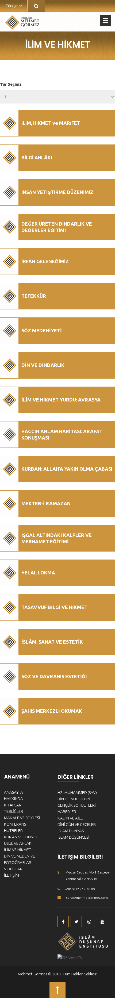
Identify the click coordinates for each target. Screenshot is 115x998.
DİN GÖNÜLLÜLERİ (73, 799)
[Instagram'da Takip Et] (89, 921)
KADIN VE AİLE (70, 818)
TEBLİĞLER (13, 811)
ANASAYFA (13, 792)
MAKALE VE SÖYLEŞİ (22, 817)
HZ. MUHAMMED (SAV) (77, 792)
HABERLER (66, 811)
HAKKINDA (13, 798)
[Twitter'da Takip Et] (76, 921)
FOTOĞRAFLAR (17, 862)
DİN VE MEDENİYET (20, 856)
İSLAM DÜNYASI (71, 831)
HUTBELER (13, 830)
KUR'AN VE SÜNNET (21, 837)
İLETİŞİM (11, 875)
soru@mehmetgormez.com (87, 897)
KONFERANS (15, 824)
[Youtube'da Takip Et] (102, 921)
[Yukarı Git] (57, 990)
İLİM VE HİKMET (17, 849)
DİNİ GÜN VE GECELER (76, 824)
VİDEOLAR (13, 869)
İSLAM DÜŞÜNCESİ (73, 837)
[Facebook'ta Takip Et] (63, 921)
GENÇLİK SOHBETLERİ (76, 805)
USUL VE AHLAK (18, 843)
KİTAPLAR (12, 805)
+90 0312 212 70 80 (80, 889)
